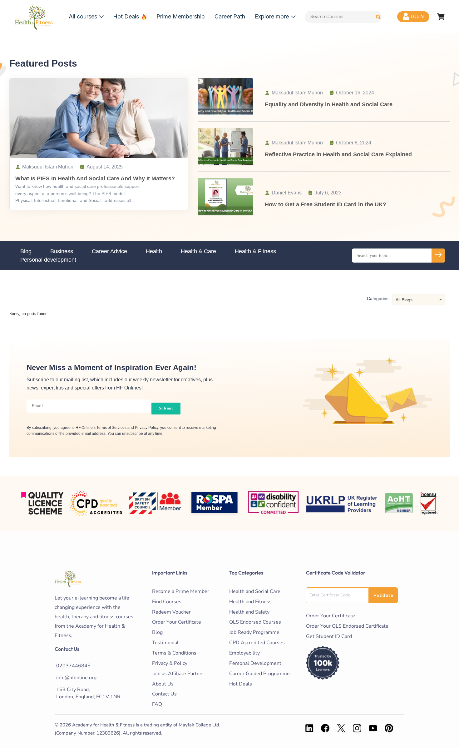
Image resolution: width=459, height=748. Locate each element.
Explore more (272, 16)
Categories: (378, 298)
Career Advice (109, 251)
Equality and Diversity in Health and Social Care (328, 104)
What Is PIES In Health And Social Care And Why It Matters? (95, 178)
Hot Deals (126, 16)
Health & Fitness (255, 251)
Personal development (48, 260)
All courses (83, 16)
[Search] (378, 16)
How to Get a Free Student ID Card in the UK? (325, 204)
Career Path (230, 16)
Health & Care (198, 251)
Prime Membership (180, 16)
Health (154, 251)
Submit (166, 408)
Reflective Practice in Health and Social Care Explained (338, 154)
